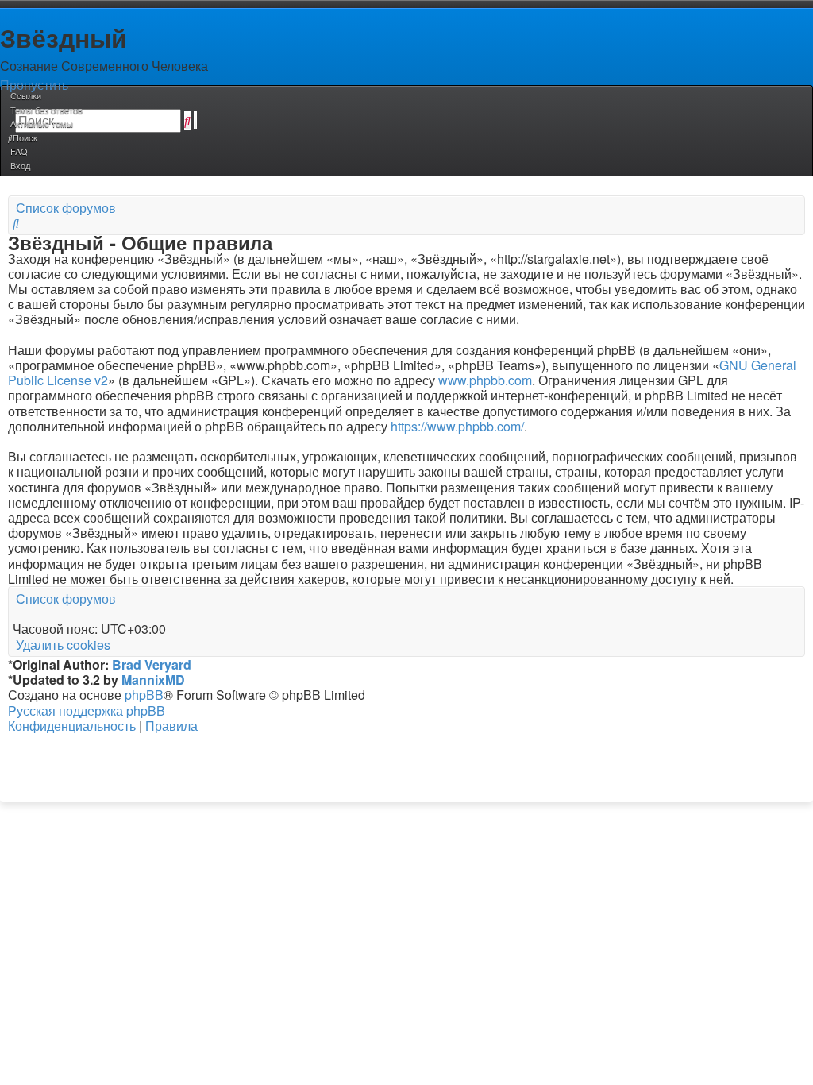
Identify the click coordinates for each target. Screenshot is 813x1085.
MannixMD (153, 679)
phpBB (144, 694)
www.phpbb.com (485, 380)
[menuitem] (45, 109)
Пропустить (34, 84)
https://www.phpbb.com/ (457, 426)
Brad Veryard (151, 664)
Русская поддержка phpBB (86, 710)
